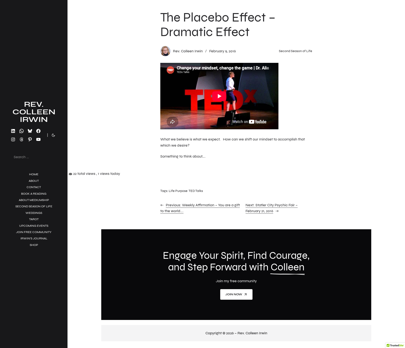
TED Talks (196, 191)
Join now (233, 294)
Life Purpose (178, 191)
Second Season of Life (295, 51)
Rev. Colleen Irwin (33, 112)
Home (33, 174)
